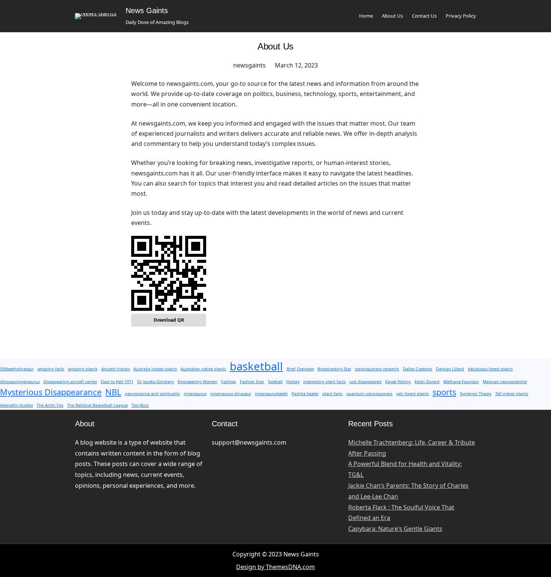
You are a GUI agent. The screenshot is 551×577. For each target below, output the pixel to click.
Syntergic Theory (475, 393)
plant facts (332, 393)
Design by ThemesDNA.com (275, 567)
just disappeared (365, 381)
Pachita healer (305, 393)
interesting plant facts (324, 381)
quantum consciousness (369, 393)
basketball (256, 366)
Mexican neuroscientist (505, 381)
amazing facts (50, 369)
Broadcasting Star (334, 369)
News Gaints (147, 10)
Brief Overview (300, 369)
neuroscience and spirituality (152, 393)
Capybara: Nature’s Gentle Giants (395, 529)
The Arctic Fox (50, 405)
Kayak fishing (398, 381)
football (275, 381)
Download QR (169, 320)
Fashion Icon (252, 381)
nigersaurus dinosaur (230, 393)
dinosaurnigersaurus (20, 381)
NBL (113, 392)
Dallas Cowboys (417, 369)
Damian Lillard (450, 369)
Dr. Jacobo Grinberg (155, 381)
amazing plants (82, 369)
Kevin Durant (427, 381)
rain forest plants (412, 393)
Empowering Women (197, 381)
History (292, 381)
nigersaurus (195, 393)
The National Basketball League (97, 405)
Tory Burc (140, 405)
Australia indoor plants (155, 369)
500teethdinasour (17, 369)
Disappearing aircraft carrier (70, 381)
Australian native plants (203, 369)
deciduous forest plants (490, 369)
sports (444, 392)
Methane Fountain (461, 381)
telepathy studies (16, 405)
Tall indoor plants (511, 393)
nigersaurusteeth (271, 393)
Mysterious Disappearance (51, 392)
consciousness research (377, 369)
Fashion (228, 381)
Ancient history (115, 369)
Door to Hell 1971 (117, 381)
